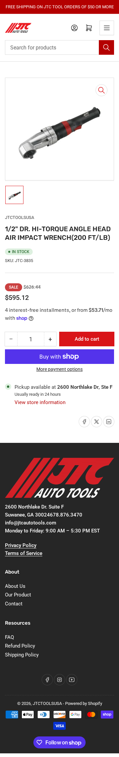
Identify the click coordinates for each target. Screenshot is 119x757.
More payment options (59, 369)
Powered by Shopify (83, 703)
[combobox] (59, 47)
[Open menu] (106, 28)
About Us (15, 586)
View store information (40, 402)
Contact (13, 604)
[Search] (106, 47)
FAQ (9, 637)
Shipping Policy (22, 655)
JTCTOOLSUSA (19, 217)
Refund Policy (20, 646)
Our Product (18, 595)
